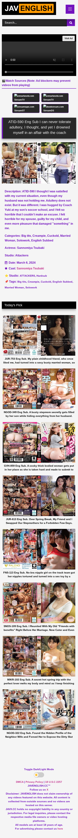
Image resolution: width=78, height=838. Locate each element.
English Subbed (62, 281)
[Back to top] (67, 827)
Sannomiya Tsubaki (30, 268)
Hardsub (41, 275)
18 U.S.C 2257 (53, 781)
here (60, 828)
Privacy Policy (34, 781)
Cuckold (46, 281)
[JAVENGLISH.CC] (32, 9)
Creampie (33, 281)
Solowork (31, 287)
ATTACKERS (27, 275)
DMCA (19, 781)
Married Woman (14, 287)
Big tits (21, 281)
